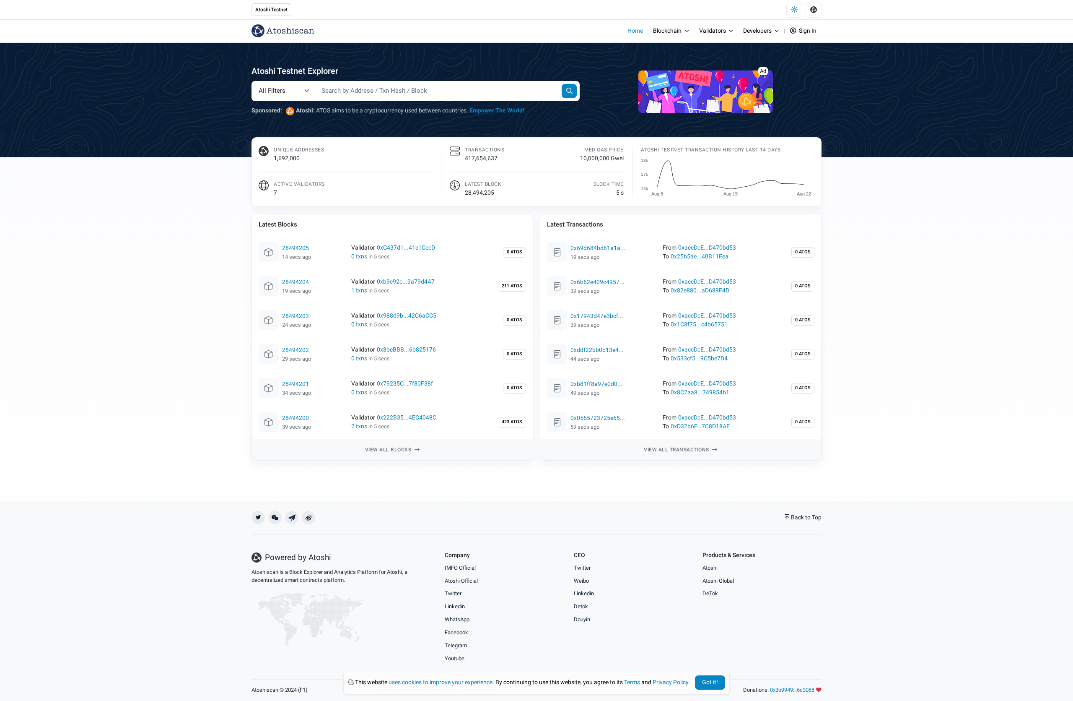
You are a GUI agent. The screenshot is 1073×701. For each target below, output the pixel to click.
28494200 (295, 418)
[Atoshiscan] (282, 31)
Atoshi (710, 568)
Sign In (807, 30)
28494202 (295, 350)
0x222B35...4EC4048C (406, 417)
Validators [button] (712, 30)
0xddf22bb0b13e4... (597, 350)
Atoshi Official (461, 581)
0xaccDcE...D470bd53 (707, 247)
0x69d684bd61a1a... (597, 248)
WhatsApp (457, 619)
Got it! (710, 682)
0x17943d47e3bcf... (596, 316)
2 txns (359, 426)
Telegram (456, 645)
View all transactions (677, 450)
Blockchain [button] (667, 30)
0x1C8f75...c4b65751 (699, 324)
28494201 (295, 384)
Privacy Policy (670, 682)
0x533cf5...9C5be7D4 (699, 358)
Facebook (456, 632)
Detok (581, 606)
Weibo (581, 581)
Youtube (454, 658)
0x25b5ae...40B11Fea (699, 256)
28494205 (295, 248)
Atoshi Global (718, 581)
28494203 (295, 316)
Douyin (582, 619)
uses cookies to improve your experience (440, 682)
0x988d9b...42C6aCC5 (406, 315)
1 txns (359, 290)
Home (635, 30)
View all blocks (389, 450)
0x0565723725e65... (597, 418)
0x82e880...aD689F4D (700, 290)
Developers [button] (757, 30)
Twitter (453, 593)
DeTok (710, 593)
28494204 (295, 282)
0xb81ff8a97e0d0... (596, 384)
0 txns (359, 256)
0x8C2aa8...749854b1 (700, 392)
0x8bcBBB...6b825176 (406, 349)
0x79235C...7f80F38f (405, 383)
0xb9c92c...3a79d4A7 (406, 281)
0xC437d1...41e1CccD (406, 247)
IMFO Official (460, 568)
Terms (632, 682)
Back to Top (806, 517)
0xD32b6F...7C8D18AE (700, 426)
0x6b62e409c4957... (597, 282)
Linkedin (455, 606)
